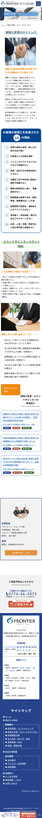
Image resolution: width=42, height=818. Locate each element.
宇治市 (21, 668)
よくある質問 (11, 776)
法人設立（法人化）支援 (19, 738)
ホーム (8, 716)
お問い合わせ (11, 783)
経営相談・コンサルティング (21, 728)
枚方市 (28, 678)
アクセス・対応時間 (17, 763)
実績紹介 (9, 773)
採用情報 (12, 766)
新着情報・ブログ (13, 779)
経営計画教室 (11, 751)
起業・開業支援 (15, 745)
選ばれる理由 (11, 720)
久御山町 (12, 670)
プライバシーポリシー (30, 791)
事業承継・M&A (15, 742)
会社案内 (12, 760)
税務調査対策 (14, 735)
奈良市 (7, 688)
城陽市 (28, 668)
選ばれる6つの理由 (10, 390)
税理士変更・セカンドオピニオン (23, 731)
